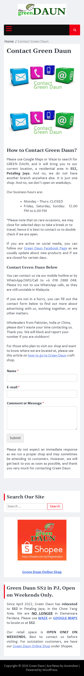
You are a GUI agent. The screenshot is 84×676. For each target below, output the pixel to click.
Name (13, 371)
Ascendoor (71, 666)
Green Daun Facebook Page (45, 248)
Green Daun (37, 666)
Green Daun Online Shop (31, 646)
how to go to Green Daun (47, 355)
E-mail (13, 387)
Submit (15, 438)
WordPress (49, 670)
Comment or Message (25, 403)
